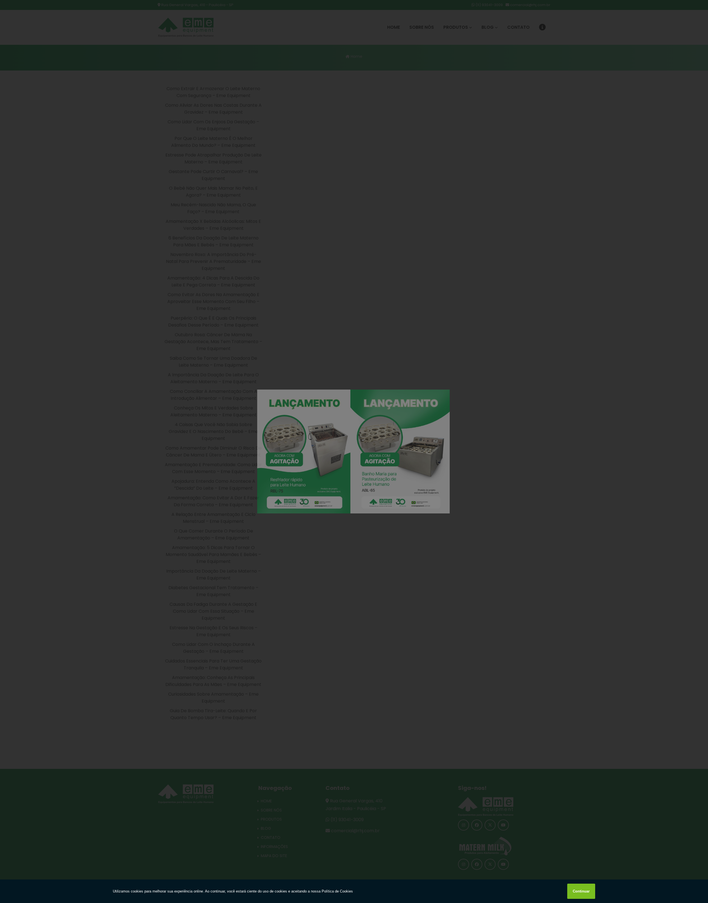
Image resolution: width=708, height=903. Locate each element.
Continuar (581, 891)
